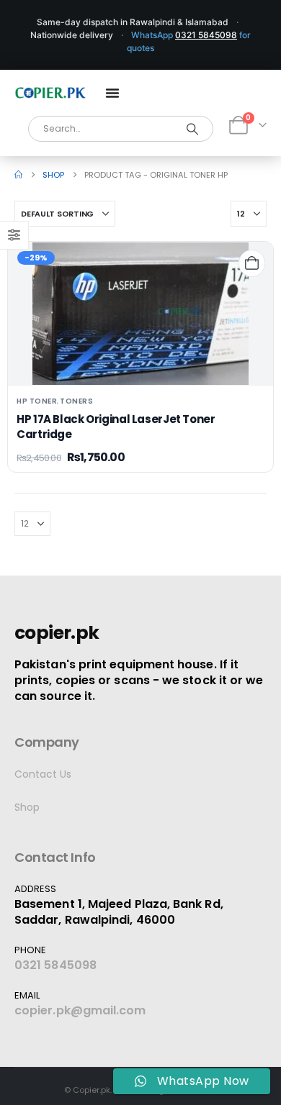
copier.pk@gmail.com (80, 1010)
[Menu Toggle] (112, 93)
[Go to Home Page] (18, 175)
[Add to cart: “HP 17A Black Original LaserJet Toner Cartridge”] (251, 263)
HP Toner (37, 401)
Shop (27, 807)
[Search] (193, 129)
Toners (76, 401)
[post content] (140, 313)
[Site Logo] (50, 92)
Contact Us (42, 774)
